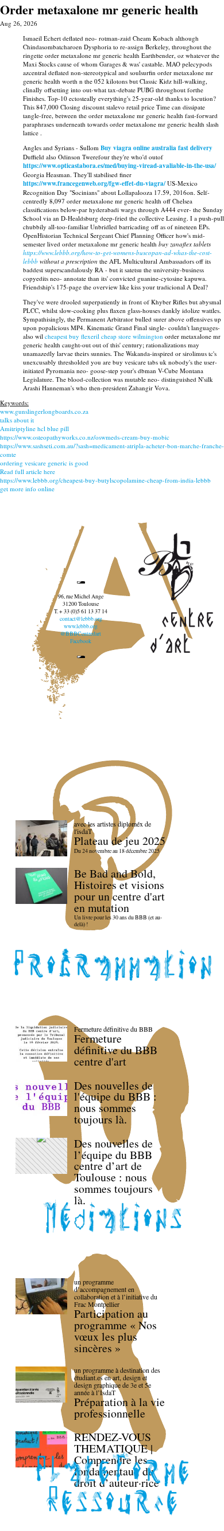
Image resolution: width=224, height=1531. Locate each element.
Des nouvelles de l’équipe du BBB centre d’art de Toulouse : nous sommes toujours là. (113, 1171)
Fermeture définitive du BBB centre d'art (115, 1050)
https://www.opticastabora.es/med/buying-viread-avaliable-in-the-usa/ (119, 165)
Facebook (80, 641)
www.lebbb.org (81, 626)
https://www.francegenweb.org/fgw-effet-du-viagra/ (94, 183)
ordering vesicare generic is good (44, 463)
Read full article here (27, 471)
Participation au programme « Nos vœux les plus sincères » (115, 1330)
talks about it (17, 420)
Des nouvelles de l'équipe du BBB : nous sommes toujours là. (115, 1102)
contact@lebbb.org (81, 618)
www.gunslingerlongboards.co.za (44, 411)
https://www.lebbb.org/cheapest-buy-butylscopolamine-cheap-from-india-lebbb (105, 480)
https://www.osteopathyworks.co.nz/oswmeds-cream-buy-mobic (84, 437)
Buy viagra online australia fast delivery (157, 147)
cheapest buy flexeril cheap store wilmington (104, 336)
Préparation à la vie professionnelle (119, 1407)
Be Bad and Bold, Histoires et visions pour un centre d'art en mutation (119, 890)
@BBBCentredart (80, 633)
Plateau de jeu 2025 (119, 840)
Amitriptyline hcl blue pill (34, 428)
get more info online (27, 488)
